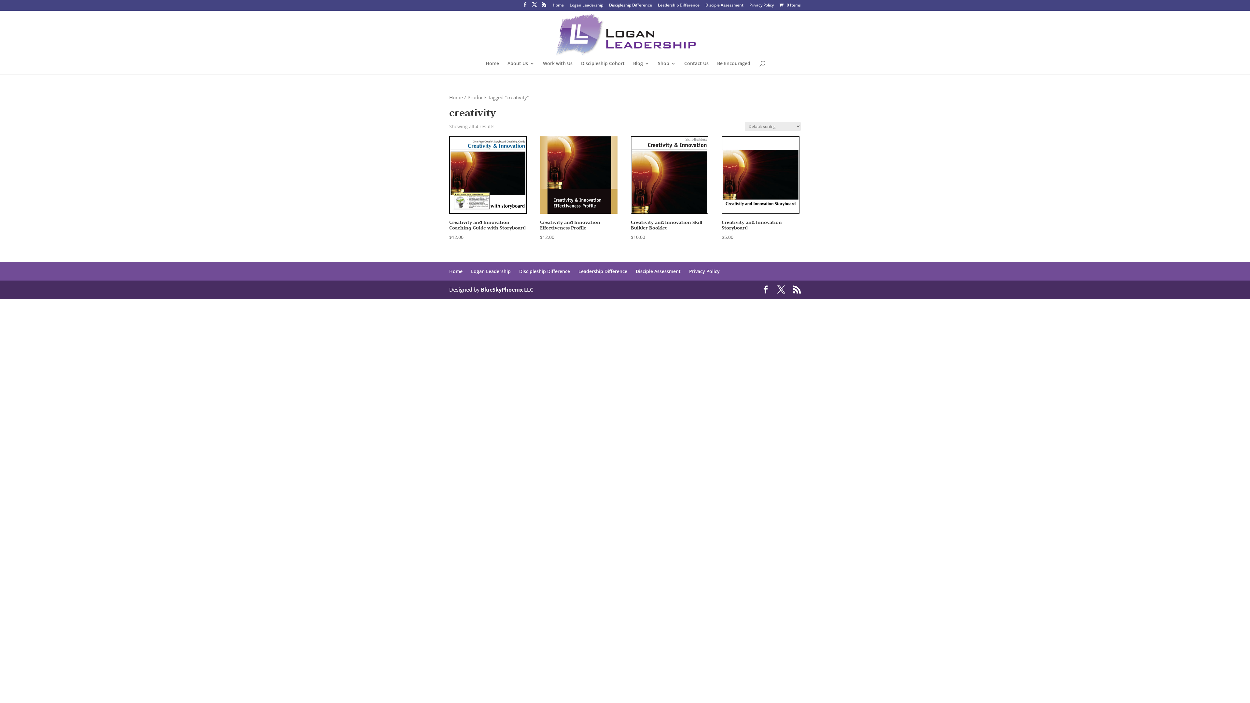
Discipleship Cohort (603, 63)
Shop (663, 63)
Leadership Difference (679, 5)
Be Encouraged (733, 63)
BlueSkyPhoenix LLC (507, 289)
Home (558, 5)
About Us (517, 63)
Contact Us (696, 63)
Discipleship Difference (630, 5)
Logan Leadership (586, 5)
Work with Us (558, 63)
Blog (638, 63)
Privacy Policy (761, 5)
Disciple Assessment (724, 5)
